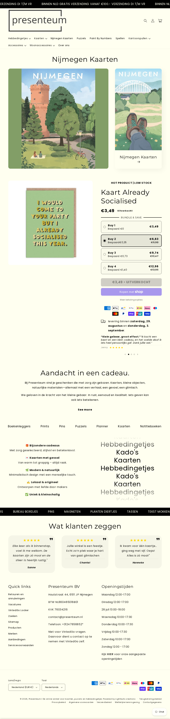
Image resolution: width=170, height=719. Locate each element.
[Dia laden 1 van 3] (128, 354)
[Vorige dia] (125, 354)
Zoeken (12, 616)
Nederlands (52, 687)
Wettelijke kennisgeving (127, 702)
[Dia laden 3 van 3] (134, 354)
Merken (12, 633)
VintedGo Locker (18, 610)
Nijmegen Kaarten (138, 157)
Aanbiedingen (16, 639)
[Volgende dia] (137, 354)
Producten (14, 627)
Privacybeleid (59, 702)
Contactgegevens (152, 702)
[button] (19, 38)
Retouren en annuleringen (16, 596)
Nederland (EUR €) (22, 687)
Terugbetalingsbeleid (150, 699)
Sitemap (13, 622)
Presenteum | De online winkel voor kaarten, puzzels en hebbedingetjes (65, 699)
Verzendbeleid (104, 702)
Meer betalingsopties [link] (131, 299)
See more (85, 410)
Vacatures (14, 604)
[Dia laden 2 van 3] (131, 354)
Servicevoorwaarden (21, 645)
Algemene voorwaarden (81, 702)
